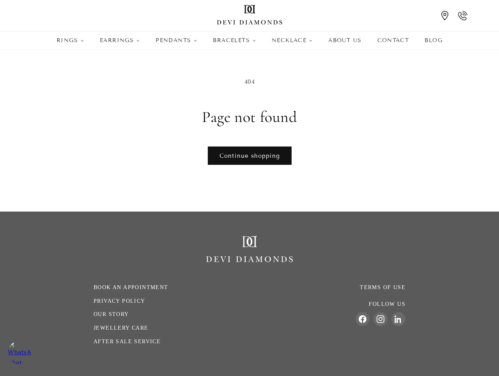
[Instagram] (380, 319)
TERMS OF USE (382, 287)
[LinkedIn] (398, 319)
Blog (433, 40)
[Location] (445, 16)
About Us (344, 40)
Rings (67, 40)
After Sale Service (127, 341)
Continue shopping (249, 155)
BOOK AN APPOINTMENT (131, 287)
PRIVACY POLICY (119, 301)
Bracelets (231, 40)
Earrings (117, 40)
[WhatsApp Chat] (19, 352)
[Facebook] (363, 319)
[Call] (463, 16)
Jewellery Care (121, 328)
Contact (393, 40)
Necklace (289, 40)
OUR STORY (111, 314)
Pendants (173, 40)
